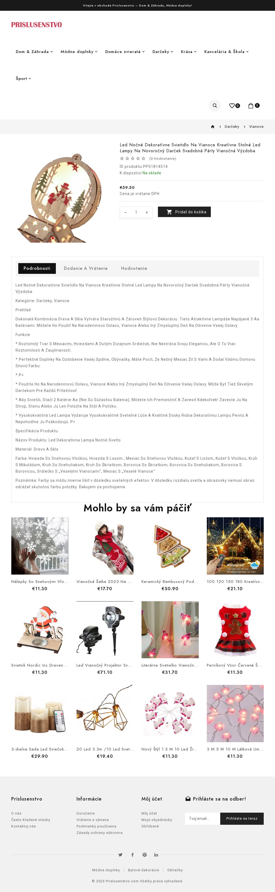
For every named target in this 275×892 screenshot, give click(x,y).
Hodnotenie (134, 268)
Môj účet (149, 813)
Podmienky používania (97, 826)
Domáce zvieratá (123, 52)
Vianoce (256, 127)
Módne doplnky (77, 52)
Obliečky (175, 870)
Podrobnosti (37, 268)
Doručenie (86, 813)
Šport (21, 79)
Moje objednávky (157, 820)
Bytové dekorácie (143, 870)
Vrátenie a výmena (93, 820)
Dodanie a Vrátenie (86, 268)
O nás (16, 813)
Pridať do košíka (191, 212)
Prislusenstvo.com (122, 881)
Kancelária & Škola (224, 52)
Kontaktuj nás (23, 826)
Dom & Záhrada (32, 52)
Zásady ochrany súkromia (100, 833)
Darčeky (161, 52)
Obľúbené (150, 826)
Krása (187, 52)
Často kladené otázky (30, 820)
